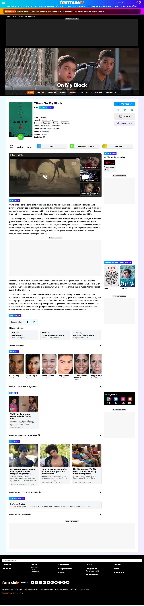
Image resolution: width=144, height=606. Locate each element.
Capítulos (15, 315)
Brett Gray (14, 375)
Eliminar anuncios (72, 19)
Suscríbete (119, 572)
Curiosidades (17, 498)
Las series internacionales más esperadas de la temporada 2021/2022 (23, 471)
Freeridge (45, 131)
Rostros (118, 565)
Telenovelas (93, 6)
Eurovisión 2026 (92, 571)
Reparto (14, 351)
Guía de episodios (16, 345)
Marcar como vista (86, 146)
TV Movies (34, 571)
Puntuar (118, 146)
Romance (65, 123)
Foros (116, 6)
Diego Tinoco (64, 375)
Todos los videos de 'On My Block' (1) (24, 435)
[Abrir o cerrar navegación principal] (3, 2)
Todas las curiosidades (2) (20, 514)
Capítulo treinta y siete (53, 335)
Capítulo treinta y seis (83, 335)
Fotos (68, 6)
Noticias (11, 6)
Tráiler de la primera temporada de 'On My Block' (20, 416)
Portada (7, 565)
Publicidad (73, 589)
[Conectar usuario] (140, 2)
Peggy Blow (96, 375)
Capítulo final (17, 335)
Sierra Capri (31, 375)
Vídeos (59, 6)
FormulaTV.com (7, 593)
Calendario (34, 567)
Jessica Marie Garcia (80, 376)
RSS (87, 589)
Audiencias (31, 6)
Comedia (46, 123)
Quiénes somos (7, 589)
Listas (32, 569)
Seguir (53, 146)
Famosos (106, 6)
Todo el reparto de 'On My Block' (22, 386)
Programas (79, 6)
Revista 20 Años (129, 6)
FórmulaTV (11, 16)
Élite (106, 288)
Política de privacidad (31, 589)
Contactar (81, 589)
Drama (55, 123)
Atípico (123, 288)
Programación (46, 6)
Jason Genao (48, 375)
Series (20, 6)
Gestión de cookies (61, 589)
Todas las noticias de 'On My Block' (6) (25, 492)
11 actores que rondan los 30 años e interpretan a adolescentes (54, 471)
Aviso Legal (18, 589)
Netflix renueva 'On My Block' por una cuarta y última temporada (84, 471)
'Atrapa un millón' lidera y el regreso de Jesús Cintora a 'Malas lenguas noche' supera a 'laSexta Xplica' (54, 11)
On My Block (30, 16)
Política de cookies (46, 589)
